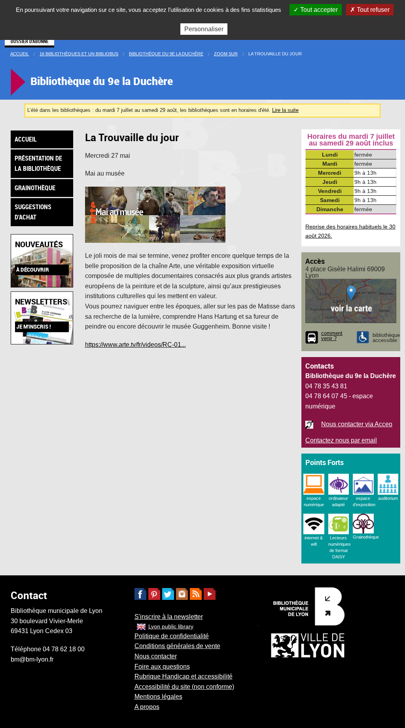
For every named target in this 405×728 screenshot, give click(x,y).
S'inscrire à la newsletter (168, 616)
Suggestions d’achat (33, 211)
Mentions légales (158, 696)
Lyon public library (170, 626)
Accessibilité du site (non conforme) (184, 686)
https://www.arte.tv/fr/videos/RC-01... (135, 344)
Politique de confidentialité (171, 636)
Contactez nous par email (341, 440)
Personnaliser (203, 29)
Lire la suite (285, 110)
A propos (146, 706)
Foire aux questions (162, 666)
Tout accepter (318, 9)
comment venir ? (332, 336)
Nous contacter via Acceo (356, 424)
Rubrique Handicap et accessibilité (183, 676)
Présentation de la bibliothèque (38, 163)
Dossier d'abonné (30, 41)
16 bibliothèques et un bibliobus (79, 53)
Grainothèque (35, 187)
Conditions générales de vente (177, 646)
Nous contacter (155, 656)
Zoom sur (226, 53)
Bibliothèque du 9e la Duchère (166, 53)
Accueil (19, 53)
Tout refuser (372, 9)
